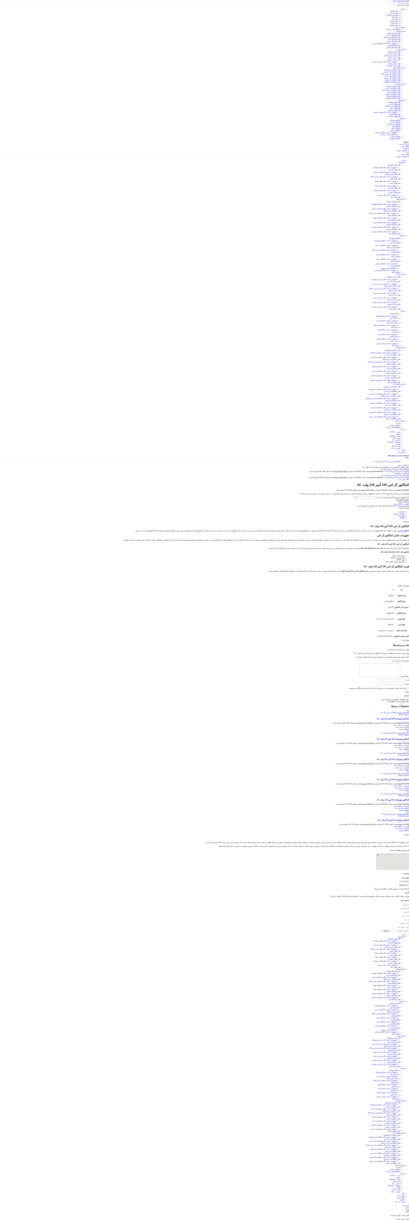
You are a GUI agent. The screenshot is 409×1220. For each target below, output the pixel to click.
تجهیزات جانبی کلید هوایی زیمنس (384, 112)
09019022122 (404, 885)
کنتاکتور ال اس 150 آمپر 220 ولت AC (395, 471)
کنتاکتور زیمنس (395, 130)
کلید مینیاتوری (400, 84)
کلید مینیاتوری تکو (394, 382)
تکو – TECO (396, 446)
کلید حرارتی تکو (395, 309)
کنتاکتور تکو (396, 126)
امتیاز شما (405, 661)
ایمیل (406, 684)
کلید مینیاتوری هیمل (393, 96)
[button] (402, 727)
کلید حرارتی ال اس (393, 53)
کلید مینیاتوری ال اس (393, 88)
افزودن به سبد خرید (402, 500)
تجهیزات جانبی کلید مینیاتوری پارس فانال (381, 362)
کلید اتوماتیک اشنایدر (393, 33)
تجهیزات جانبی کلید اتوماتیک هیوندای (383, 204)
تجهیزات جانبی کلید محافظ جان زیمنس (382, 417)
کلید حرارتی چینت (394, 57)
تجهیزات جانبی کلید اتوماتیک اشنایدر (383, 227)
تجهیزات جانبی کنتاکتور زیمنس (385, 132)
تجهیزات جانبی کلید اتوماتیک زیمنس (384, 43)
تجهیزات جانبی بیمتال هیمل (386, 330)
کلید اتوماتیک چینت (393, 39)
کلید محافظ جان (399, 68)
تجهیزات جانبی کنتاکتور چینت (386, 259)
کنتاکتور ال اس (395, 122)
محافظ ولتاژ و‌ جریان (393, 29)
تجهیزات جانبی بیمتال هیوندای (386, 316)
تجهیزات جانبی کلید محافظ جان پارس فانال (381, 398)
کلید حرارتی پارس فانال (392, 55)
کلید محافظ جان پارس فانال (390, 74)
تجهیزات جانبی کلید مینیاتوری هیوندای (383, 352)
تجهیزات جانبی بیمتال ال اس (386, 320)
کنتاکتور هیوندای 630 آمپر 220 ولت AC (393, 719)
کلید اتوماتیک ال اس (393, 35)
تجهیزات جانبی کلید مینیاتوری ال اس (383, 357)
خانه (407, 467)
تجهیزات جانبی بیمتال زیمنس (386, 343)
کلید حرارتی (400, 49)
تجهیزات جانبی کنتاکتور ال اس (385, 245)
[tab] (401, 512)
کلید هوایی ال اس (394, 104)
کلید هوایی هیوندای (394, 116)
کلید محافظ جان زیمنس (392, 78)
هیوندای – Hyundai (394, 442)
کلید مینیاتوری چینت (393, 92)
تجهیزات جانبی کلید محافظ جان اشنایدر (382, 412)
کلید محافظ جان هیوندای (391, 82)
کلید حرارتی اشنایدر (393, 51)
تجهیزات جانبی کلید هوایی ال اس (384, 172)
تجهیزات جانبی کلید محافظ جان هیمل (383, 403)
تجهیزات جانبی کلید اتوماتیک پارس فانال (382, 213)
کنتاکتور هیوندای (394, 138)
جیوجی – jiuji (395, 448)
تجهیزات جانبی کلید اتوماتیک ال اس (384, 209)
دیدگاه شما (404, 676)
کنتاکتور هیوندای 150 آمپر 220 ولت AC (393, 759)
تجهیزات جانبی (400, 27)
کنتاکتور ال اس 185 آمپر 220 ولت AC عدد (391, 497)
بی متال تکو (396, 17)
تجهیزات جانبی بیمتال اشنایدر (386, 339)
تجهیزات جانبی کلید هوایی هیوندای (384, 167)
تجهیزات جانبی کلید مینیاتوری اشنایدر (383, 375)
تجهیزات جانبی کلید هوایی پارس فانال (383, 176)
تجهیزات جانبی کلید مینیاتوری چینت (384, 371)
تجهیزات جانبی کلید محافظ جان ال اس (382, 394)
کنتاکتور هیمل (395, 136)
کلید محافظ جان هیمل (392, 80)
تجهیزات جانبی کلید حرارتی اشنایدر (384, 302)
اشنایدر (397, 444)
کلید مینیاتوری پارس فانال (391, 90)
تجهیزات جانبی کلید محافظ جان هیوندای (382, 389)
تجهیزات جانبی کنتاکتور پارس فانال (384, 250)
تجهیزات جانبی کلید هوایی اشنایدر (384, 190)
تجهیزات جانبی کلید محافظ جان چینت (383, 407)
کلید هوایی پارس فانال (392, 106)
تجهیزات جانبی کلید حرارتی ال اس (384, 284)
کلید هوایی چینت (394, 108)
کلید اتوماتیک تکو (394, 233)
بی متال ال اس (395, 13)
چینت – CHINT (395, 432)
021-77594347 (404, 456)
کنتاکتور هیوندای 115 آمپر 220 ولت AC (393, 800)
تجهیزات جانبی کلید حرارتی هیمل (384, 293)
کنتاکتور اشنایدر (395, 120)
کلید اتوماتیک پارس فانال (391, 37)
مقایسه (402, 1200)
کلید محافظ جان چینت (392, 76)
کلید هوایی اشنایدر (394, 102)
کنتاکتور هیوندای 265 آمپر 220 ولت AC (393, 739)
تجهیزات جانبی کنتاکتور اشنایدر (385, 263)
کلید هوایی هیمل (394, 114)
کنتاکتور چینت (395, 128)
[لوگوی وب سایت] (405, 1)
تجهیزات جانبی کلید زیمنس (387, 195)
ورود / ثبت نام (400, 1202)
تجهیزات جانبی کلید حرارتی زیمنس (384, 62)
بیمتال (402, 9)
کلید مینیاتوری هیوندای (392, 98)
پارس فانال (396, 438)
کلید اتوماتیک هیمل (394, 45)
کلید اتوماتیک (400, 31)
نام (407, 680)
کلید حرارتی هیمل (394, 64)
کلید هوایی (401, 100)
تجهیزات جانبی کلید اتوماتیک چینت (384, 222)
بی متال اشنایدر (395, 11)
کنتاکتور (402, 118)
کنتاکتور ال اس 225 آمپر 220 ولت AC (395, 477)
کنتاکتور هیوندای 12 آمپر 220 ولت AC (393, 820)
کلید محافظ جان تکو (393, 419)
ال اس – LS (396, 440)
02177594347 (404, 881)
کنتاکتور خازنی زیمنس (388, 134)
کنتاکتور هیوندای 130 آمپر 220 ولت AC (393, 779)
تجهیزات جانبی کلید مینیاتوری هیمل (384, 366)
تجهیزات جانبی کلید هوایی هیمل (385, 181)
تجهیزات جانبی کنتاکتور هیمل (386, 254)
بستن (407, 1207)
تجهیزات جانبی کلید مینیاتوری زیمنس (383, 380)
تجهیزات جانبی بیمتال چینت (386, 334)
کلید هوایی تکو (395, 197)
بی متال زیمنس (395, 21)
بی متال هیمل (395, 23)
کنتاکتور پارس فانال (393, 124)
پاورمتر (397, 423)
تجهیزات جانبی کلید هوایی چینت (385, 186)
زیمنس (398, 434)
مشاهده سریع (404, 729)
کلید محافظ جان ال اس (392, 72)
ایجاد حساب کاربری (402, 1219)
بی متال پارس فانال (393, 15)
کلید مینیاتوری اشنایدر (392, 86)
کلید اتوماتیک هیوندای (393, 47)
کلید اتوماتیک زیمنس (393, 41)
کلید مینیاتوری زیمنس (392, 94)
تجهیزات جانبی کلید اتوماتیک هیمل (384, 218)
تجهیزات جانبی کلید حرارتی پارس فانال (382, 288)
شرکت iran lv (288, 571)
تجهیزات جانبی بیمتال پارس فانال (384, 325)
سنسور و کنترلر (394, 425)
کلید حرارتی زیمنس (393, 59)
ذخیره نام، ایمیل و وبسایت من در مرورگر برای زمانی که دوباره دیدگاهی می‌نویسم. (377, 688)
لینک (396, 701)
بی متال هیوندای (394, 25)
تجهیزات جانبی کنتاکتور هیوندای (385, 241)
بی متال (406, 919)
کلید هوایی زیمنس (394, 110)
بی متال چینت (395, 19)
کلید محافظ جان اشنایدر (392, 70)
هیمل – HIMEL (395, 436)
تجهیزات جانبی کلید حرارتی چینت (384, 298)
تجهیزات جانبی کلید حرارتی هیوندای (384, 279)
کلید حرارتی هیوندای (393, 66)
